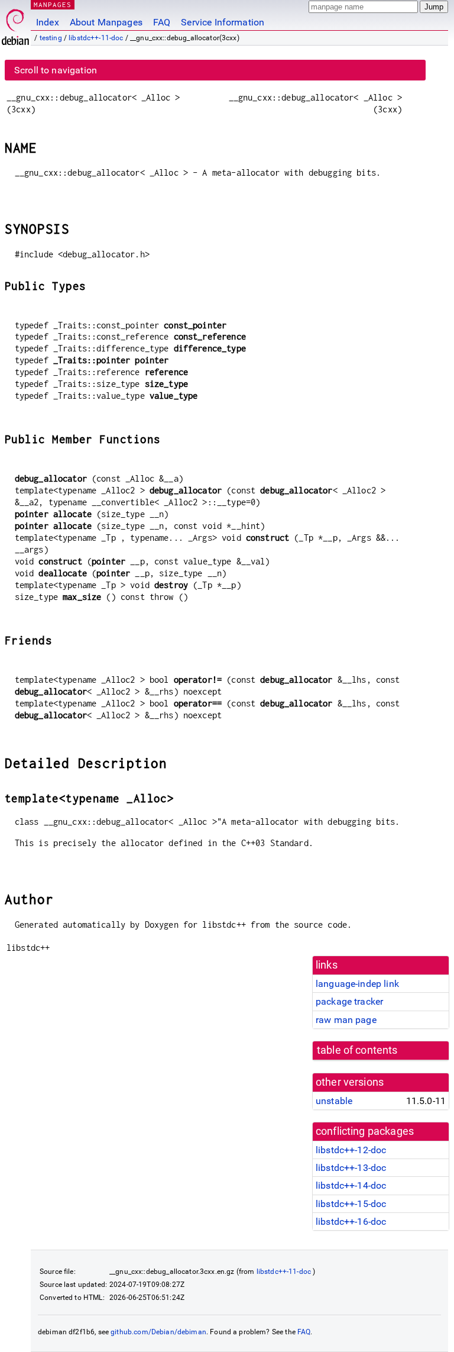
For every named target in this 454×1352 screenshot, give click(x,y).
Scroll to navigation (55, 70)
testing (51, 38)
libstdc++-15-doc (351, 1203)
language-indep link (357, 983)
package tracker (349, 1001)
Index (47, 22)
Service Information (222, 22)
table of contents (357, 1050)
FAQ (161, 22)
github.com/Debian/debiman (158, 1332)
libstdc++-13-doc (351, 1167)
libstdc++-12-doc (351, 1150)
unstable (334, 1100)
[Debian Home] (15, 24)
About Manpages (106, 22)
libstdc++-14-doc (351, 1185)
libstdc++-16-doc (351, 1221)
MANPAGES (53, 4)
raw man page (346, 1019)
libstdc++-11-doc (96, 38)
